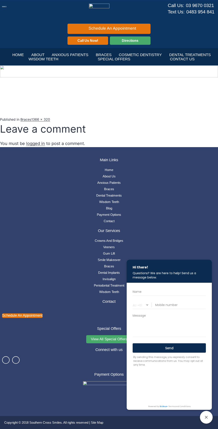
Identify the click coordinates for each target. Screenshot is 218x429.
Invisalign (109, 279)
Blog (109, 208)
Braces (104, 55)
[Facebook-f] (6, 360)
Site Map (97, 422)
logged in (35, 143)
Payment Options (109, 214)
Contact (109, 221)
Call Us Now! (87, 40)
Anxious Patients (70, 55)
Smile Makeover (109, 260)
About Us (109, 176)
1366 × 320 (40, 119)
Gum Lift (109, 253)
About (37, 55)
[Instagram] (16, 360)
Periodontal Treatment (109, 285)
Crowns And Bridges (109, 240)
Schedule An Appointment (112, 28)
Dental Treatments (109, 195)
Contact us (182, 59)
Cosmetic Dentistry (140, 55)
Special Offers (114, 59)
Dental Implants (109, 272)
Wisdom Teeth (43, 59)
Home (18, 55)
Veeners (109, 247)
